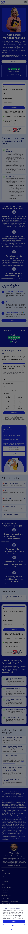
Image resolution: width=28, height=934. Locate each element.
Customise (14, 930)
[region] (14, 919)
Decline (14, 925)
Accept (14, 921)
